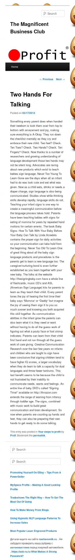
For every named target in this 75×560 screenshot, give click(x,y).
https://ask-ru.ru (20, 551)
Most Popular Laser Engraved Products (33, 531)
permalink (39, 435)
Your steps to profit (49, 431)
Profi (13, 435)
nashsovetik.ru (48, 539)
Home (14, 66)
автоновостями (19, 547)
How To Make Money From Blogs (29, 510)
